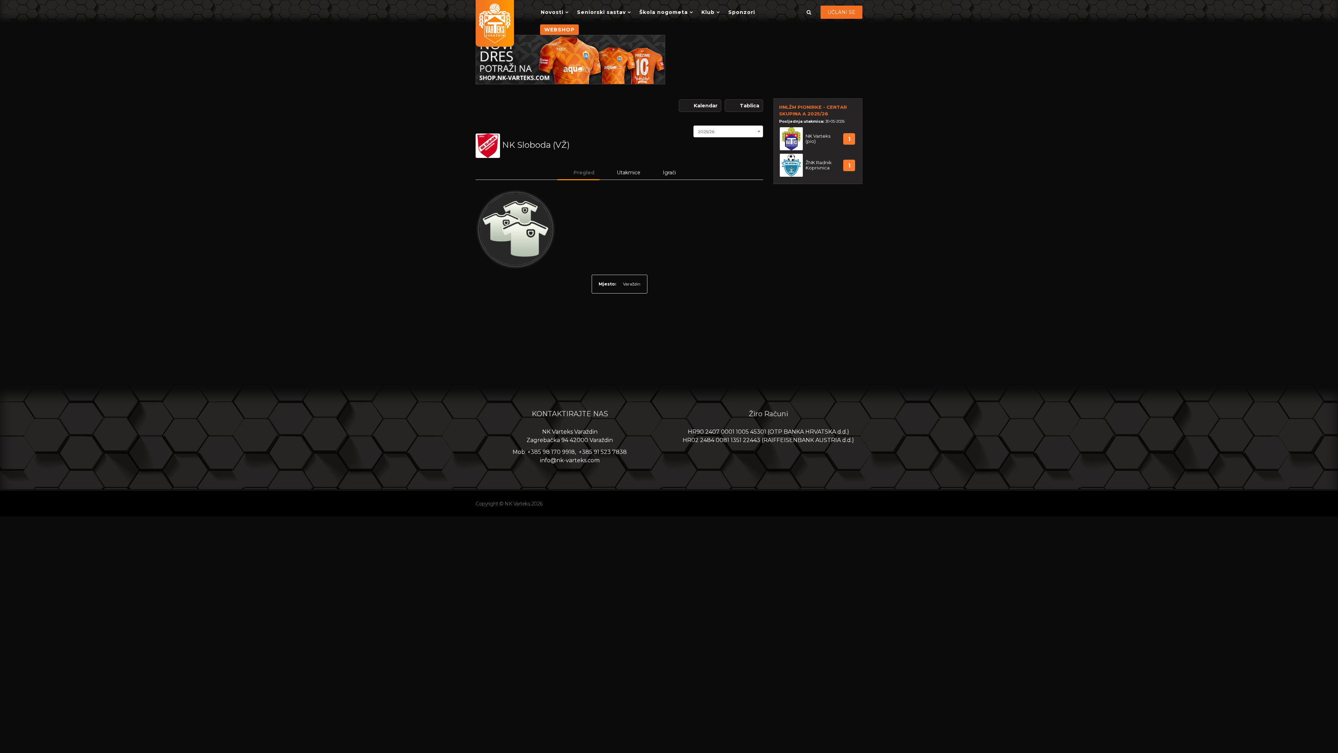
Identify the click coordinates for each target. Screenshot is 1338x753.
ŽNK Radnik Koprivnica (819, 165)
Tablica (749, 105)
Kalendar (705, 105)
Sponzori (741, 12)
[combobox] (728, 131)
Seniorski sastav (601, 12)
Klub (708, 12)
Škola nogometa (663, 12)
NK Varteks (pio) (818, 139)
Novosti (552, 12)
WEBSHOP (559, 29)
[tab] (578, 173)
